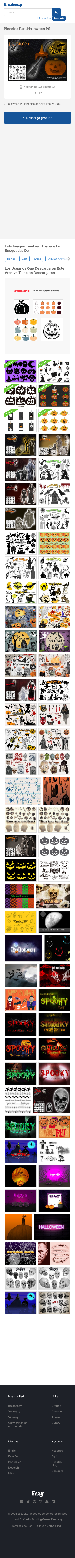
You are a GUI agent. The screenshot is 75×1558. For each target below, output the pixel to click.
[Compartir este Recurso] (41, 93)
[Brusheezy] (13, 5)
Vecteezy (14, 1411)
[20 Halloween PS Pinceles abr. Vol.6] (54, 690)
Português (14, 1461)
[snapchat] (47, 1502)
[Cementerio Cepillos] (54, 1151)
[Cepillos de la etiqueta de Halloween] (54, 870)
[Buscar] (56, 12)
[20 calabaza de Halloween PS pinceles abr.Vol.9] (54, 543)
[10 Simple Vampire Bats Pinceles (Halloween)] (21, 975)
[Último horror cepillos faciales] (21, 820)
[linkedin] (53, 1502)
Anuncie (57, 1411)
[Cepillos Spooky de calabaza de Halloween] (54, 846)
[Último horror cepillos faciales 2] (54, 820)
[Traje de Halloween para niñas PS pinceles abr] (21, 690)
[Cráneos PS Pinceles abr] (51, 1100)
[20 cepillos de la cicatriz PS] (54, 1253)
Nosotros (57, 1450)
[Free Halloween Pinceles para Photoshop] (21, 922)
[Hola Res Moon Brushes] (54, 922)
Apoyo (56, 1417)
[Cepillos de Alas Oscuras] (54, 975)
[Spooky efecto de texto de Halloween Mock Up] (52, 1227)
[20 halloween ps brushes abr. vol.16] (54, 714)
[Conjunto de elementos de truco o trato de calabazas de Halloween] (54, 1126)
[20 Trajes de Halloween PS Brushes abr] (21, 846)
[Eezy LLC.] (38, 1494)
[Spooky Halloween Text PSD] (21, 1049)
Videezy (13, 1417)
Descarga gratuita (39, 118)
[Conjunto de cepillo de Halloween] (21, 1151)
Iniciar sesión (44, 18)
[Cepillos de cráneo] (53, 896)
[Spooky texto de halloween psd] (54, 1024)
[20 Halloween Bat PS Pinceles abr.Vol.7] (21, 592)
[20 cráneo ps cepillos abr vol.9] (54, 1302)
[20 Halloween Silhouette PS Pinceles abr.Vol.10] (21, 543)
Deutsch (13, 1467)
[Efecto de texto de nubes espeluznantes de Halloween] (23, 948)
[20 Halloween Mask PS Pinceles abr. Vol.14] (54, 764)
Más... (12, 1473)
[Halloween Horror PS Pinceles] (21, 445)
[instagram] (40, 1502)
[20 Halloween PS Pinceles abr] (54, 445)
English (12, 1450)
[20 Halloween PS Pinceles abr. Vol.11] (21, 714)
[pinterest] (34, 1502)
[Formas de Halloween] (21, 1302)
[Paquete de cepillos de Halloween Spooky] (54, 371)
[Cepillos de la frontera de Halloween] (18, 1100)
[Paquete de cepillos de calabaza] (18, 1227)
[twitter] (28, 1502)
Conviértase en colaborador (17, 1424)
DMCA (56, 1422)
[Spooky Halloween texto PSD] (54, 1000)
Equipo (56, 1456)
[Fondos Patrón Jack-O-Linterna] (19, 896)
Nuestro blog (57, 1463)
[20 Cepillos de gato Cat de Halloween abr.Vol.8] (54, 592)
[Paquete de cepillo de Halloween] (56, 791)
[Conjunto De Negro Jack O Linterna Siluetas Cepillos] (21, 396)
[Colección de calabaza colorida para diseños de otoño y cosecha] (25, 330)
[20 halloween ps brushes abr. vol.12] (21, 739)
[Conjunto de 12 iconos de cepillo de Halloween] (21, 371)
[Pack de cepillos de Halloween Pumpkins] (54, 420)
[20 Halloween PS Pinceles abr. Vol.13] (54, 739)
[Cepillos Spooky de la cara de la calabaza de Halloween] (21, 870)
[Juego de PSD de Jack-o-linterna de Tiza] (54, 396)
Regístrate (59, 18)
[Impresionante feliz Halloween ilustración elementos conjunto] (21, 1000)
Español (13, 1456)
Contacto (57, 1470)
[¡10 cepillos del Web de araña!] (20, 1253)
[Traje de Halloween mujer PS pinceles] (21, 494)
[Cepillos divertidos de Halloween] (23, 791)
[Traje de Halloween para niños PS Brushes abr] (21, 469)
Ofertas (56, 1405)
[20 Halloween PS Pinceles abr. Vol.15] (21, 764)
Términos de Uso (22, 1525)
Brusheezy (15, 1405)
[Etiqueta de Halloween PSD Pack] (21, 420)
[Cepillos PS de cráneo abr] (54, 1278)
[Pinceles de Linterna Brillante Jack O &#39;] (57, 948)
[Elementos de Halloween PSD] (21, 617)
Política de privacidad (48, 1525)
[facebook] (21, 1502)
